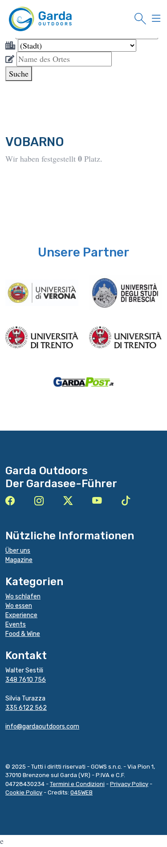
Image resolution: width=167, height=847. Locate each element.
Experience (21, 615)
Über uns (17, 550)
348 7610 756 (25, 680)
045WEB (81, 792)
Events (15, 624)
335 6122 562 (26, 708)
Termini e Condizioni (77, 784)
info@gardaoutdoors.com (42, 726)
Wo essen (18, 606)
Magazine (19, 560)
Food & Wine (22, 634)
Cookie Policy (23, 792)
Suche (19, 73)
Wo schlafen (23, 596)
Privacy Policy (129, 784)
